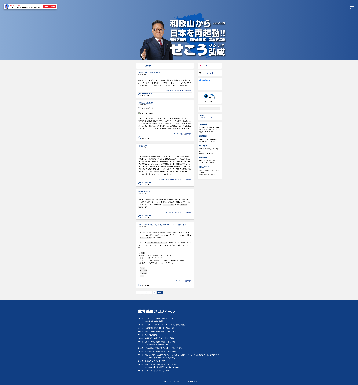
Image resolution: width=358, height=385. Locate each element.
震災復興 (178, 90)
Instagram (143, 273)
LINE (142, 275)
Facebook (143, 270)
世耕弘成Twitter (168, 204)
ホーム (140, 66)
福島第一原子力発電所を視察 (149, 72)
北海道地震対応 (144, 192)
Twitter (142, 268)
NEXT (160, 292)
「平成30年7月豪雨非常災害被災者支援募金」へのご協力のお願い (163, 225)
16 (154, 292)
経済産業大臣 (186, 90)
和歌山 (182, 134)
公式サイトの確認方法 (208, 101)
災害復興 (188, 179)
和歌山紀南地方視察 (146, 103)
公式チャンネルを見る (49, 6)
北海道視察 (142, 146)
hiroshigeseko (207, 66)
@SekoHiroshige (208, 73)
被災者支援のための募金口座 (157, 242)
